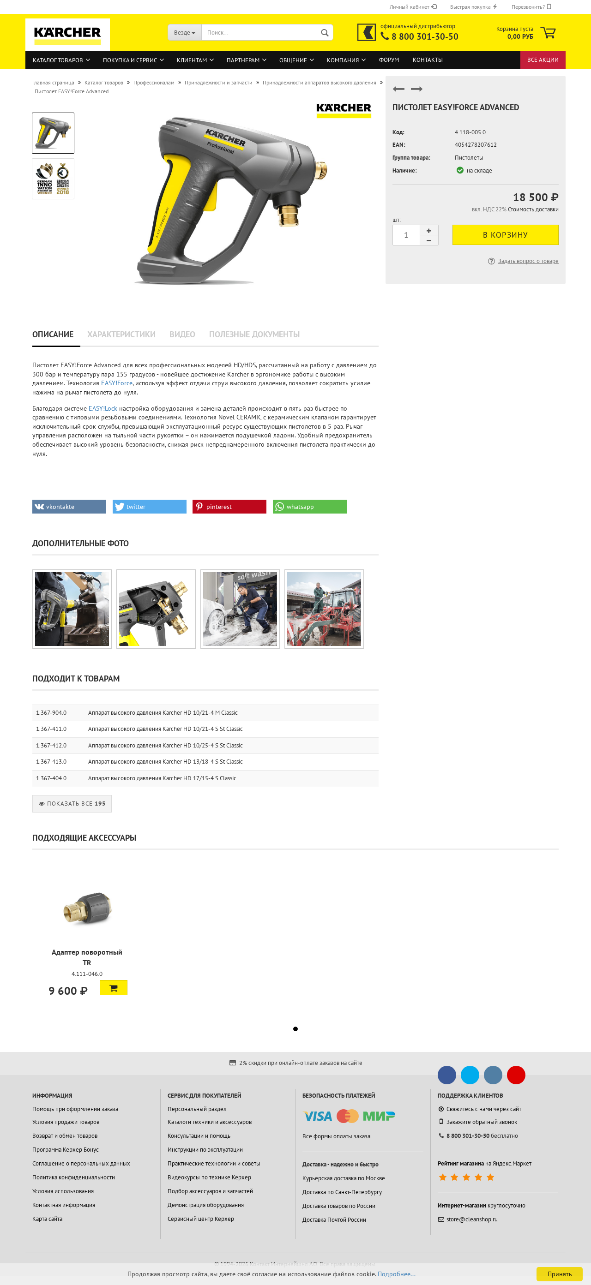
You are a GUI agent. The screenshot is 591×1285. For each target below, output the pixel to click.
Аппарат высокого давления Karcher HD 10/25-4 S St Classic (165, 745)
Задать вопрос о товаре (528, 261)
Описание (52, 334)
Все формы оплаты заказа (336, 1136)
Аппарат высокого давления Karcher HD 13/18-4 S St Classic (165, 761)
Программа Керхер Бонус (65, 1150)
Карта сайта (47, 1219)
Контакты (428, 60)
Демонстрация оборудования (206, 1205)
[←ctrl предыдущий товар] (398, 93)
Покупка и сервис (130, 60)
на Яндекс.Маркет (484, 1163)
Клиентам (192, 60)
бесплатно (482, 1136)
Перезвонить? (529, 6)
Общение (293, 60)
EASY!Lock (103, 408)
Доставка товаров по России (338, 1206)
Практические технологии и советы (214, 1163)
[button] (69, 507)
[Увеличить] (72, 609)
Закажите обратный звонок (481, 1122)
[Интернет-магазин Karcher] (67, 46)
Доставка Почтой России (334, 1220)
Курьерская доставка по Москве (343, 1178)
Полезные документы (254, 334)
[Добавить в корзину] (113, 987)
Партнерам (243, 60)
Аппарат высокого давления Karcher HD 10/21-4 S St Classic (165, 729)
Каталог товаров (58, 60)
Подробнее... (397, 1274)
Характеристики (121, 334)
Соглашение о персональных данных (81, 1163)
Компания (343, 60)
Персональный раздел (197, 1109)
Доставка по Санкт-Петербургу (342, 1192)
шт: (396, 220)
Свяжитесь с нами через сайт (483, 1109)
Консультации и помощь (199, 1136)
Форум (389, 60)
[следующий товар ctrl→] (417, 93)
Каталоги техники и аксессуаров (210, 1122)
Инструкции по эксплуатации (205, 1150)
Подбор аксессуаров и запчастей (210, 1191)
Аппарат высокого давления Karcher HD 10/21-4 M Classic (163, 713)
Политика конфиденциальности (73, 1177)
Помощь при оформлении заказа (75, 1109)
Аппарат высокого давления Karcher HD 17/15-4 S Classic (162, 778)
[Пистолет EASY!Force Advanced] (232, 199)
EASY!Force (117, 383)
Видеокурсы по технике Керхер (209, 1177)
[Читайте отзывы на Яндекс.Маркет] (467, 1177)
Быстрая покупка (471, 6)
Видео (182, 334)
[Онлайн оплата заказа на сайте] (348, 1116)
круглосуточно (481, 1205)
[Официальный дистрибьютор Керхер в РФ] (366, 32)
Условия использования (63, 1191)
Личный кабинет (410, 6)
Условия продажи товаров (65, 1122)
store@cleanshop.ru (472, 1219)
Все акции (543, 60)
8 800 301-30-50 (425, 36)
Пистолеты (469, 157)
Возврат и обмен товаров (64, 1136)
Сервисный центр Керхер (201, 1219)
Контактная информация (63, 1205)
